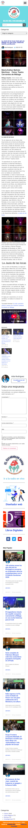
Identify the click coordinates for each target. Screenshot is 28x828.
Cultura (6, 813)
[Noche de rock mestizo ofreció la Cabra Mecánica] (18, 332)
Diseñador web (14, 504)
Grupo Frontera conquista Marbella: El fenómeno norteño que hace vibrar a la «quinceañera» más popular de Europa (13, 739)
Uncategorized (8, 819)
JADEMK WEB (11, 824)
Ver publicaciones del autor (18, 380)
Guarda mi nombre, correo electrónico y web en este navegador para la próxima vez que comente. (13, 438)
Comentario (5, 397)
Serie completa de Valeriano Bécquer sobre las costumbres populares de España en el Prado (13, 657)
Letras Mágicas (8, 815)
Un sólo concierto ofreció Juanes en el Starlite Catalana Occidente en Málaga (13, 305)
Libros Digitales (14, 530)
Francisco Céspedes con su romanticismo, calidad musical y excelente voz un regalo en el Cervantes (6, 359)
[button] (25, 3)
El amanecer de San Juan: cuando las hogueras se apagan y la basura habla (13, 782)
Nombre (4, 416)
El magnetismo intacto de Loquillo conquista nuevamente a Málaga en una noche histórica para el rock (13, 616)
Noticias (6, 817)
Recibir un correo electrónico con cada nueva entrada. (13, 444)
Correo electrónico (8, 423)
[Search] (24, 24)
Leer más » (8, 588)
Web (3, 429)
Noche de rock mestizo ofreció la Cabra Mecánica (17, 337)
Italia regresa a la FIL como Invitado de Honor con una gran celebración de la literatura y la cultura (12, 698)
